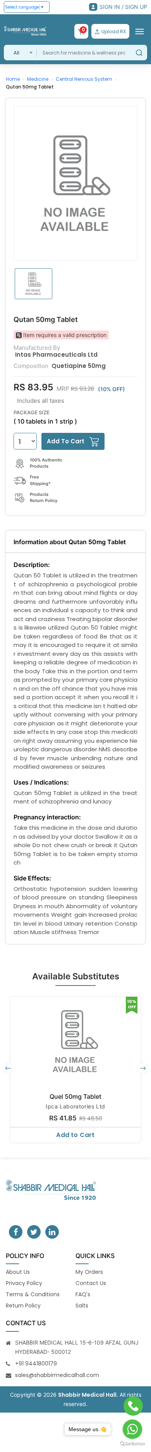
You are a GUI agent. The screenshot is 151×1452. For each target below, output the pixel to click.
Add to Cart (75, 1134)
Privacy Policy (24, 1283)
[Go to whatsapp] (132, 1429)
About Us (18, 1272)
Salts (82, 1305)
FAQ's (83, 1294)
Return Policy (23, 1305)
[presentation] (8, 1068)
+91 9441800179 (36, 1363)
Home (13, 79)
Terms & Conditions (33, 1294)
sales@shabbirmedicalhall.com (57, 1375)
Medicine (37, 79)
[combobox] (20, 52)
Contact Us (91, 1283)
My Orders (89, 1272)
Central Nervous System (84, 79)
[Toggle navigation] (139, 31)
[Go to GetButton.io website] (132, 1444)
